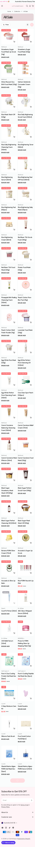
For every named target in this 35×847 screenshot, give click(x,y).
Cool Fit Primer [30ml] (9, 611)
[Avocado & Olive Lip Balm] (9, 568)
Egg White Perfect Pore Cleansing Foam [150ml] (8, 395)
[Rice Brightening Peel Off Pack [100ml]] (26, 164)
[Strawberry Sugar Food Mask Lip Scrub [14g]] (9, 36)
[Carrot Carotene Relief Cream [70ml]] (26, 412)
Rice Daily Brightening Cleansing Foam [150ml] (8, 147)
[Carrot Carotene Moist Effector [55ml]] (9, 445)
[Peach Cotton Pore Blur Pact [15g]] (26, 285)
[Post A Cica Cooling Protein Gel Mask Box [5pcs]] (9, 661)
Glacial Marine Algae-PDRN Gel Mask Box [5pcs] (8, 769)
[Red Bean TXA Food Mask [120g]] (9, 254)
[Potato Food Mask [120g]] (26, 254)
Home (9, 11)
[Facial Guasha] (26, 693)
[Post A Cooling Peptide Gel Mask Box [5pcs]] (26, 661)
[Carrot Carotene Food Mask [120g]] (26, 445)
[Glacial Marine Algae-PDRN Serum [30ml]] (26, 753)
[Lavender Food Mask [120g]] (26, 317)
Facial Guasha (23, 706)
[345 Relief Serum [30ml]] (9, 628)
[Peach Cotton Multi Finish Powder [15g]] (9, 317)
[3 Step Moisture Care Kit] (9, 693)
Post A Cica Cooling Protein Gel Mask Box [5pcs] (8, 676)
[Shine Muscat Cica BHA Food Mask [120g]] (9, 69)
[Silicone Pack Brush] (9, 723)
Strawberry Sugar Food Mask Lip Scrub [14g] (8, 52)
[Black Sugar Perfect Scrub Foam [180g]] (26, 475)
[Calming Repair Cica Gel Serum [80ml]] (9, 819)
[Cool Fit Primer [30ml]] (9, 598)
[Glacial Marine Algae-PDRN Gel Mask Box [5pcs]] (9, 753)
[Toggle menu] (2, 6)
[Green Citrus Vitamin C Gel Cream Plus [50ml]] (9, 786)
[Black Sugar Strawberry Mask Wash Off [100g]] (9, 475)
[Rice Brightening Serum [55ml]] (9, 164)
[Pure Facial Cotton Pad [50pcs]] (26, 723)
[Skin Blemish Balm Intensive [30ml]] (26, 819)
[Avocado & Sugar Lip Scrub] (26, 538)
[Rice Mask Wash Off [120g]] (9, 102)
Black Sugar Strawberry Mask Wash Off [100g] (7, 490)
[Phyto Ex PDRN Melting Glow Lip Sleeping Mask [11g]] (26, 628)
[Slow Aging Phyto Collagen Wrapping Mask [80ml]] (26, 786)
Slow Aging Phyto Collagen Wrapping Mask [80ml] (24, 801)
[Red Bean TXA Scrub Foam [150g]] (26, 224)
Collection (17, 11)
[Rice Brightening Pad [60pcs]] (9, 194)
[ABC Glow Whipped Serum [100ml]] (26, 598)
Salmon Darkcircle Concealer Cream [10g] (24, 84)
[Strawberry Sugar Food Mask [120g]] (26, 36)
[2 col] (32, 24)
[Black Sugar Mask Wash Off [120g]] (26, 508)
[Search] (27, 6)
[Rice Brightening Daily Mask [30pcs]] (26, 194)
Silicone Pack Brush (8, 736)
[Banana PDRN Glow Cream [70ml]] (9, 538)
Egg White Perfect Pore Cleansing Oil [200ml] (24, 362)
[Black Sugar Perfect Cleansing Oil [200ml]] (9, 508)
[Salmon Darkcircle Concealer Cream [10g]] (26, 69)
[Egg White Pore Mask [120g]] (9, 347)
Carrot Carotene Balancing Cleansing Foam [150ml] (8, 427)
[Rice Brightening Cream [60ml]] (9, 224)
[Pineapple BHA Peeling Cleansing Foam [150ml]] (9, 285)
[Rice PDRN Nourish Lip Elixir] (26, 568)
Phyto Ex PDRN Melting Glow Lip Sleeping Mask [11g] (24, 643)
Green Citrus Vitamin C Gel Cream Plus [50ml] (8, 801)
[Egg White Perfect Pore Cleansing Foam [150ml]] (9, 380)
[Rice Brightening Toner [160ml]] (26, 132)
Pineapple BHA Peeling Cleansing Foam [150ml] (9, 300)
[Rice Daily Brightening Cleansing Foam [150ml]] (9, 132)
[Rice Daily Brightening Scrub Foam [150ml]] (26, 102)
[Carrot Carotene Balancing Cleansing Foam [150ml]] (9, 412)
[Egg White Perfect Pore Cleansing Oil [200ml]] (26, 347)
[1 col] (27, 24)
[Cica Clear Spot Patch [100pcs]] (26, 380)
